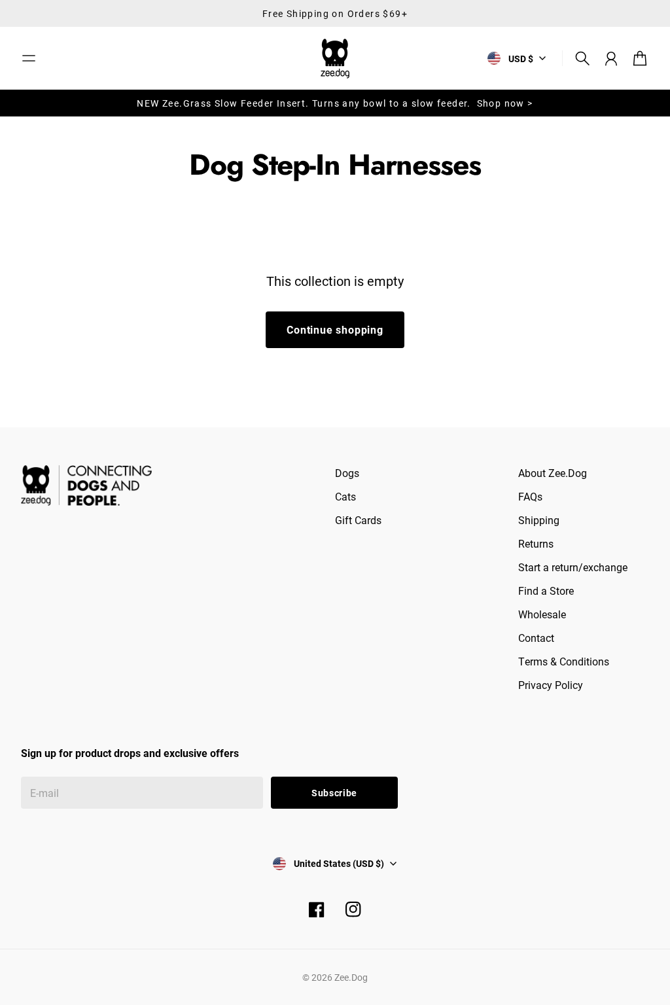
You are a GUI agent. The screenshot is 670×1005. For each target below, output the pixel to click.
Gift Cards (358, 520)
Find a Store (546, 590)
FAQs (530, 496)
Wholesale (542, 614)
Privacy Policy (550, 685)
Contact (536, 637)
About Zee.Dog (552, 473)
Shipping (538, 520)
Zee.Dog (351, 977)
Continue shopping (335, 329)
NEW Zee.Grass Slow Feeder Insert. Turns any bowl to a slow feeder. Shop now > (335, 103)
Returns (536, 543)
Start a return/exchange (572, 567)
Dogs (347, 473)
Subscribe (334, 792)
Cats (345, 496)
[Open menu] (29, 58)
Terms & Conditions (563, 661)
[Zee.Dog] (335, 58)
